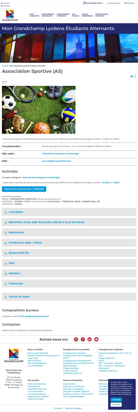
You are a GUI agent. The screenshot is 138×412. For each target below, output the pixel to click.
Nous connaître (35, 349)
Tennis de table (19, 296)
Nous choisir (69, 384)
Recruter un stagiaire (73, 389)
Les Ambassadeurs (37, 394)
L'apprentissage (71, 368)
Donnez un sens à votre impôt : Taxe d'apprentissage (78, 395)
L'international (70, 371)
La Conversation (35, 366)
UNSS (116, 182)
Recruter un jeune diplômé (76, 391)
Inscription (16, 211)
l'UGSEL (106, 182)
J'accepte (116, 400)
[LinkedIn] (89, 339)
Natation (14, 273)
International (34, 386)
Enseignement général (74, 353)
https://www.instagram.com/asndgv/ (41, 177)
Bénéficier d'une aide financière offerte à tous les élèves (47, 222)
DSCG (101, 360)
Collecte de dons (36, 399)
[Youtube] (96, 339)
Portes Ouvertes (106, 391)
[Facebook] (83, 339)
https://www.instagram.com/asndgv (60, 153)
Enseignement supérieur (111, 349)
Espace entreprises (72, 380)
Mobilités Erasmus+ (72, 373)
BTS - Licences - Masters (110, 363)
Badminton (16, 232)
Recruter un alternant (73, 386)
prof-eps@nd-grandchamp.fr (56, 161)
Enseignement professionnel (77, 360)
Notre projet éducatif (38, 353)
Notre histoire (34, 360)
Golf (11, 263)
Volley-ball (16, 283)
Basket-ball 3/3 (19, 252)
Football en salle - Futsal (25, 242)
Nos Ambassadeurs (37, 363)
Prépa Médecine (107, 358)
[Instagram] (76, 339)
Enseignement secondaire (76, 349)
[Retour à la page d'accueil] (10, 15)
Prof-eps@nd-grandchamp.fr (34, 316)
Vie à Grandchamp (37, 384)
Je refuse (116, 405)
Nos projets (33, 380)
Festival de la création (38, 396)
